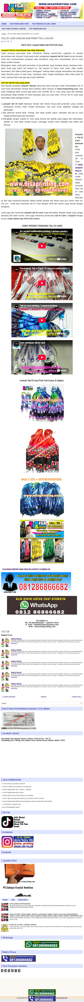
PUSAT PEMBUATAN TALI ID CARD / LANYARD (44, 24)
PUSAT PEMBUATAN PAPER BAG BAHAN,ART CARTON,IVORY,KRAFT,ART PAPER (27, 801)
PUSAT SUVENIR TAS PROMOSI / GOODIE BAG (14, 29)
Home (4, 34)
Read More (14, 643)
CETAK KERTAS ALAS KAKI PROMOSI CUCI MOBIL (17, 795)
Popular (5, 900)
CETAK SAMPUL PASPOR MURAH (20, 904)
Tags (13, 900)
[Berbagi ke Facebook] (8, 631)
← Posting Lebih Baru (8, 696)
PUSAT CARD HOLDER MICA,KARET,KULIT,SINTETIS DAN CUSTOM (23, 798)
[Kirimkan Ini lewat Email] (2, 631)
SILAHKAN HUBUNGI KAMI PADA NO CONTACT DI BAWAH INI (54, 569)
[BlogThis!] (4, 631)
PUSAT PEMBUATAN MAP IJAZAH (37, 29)
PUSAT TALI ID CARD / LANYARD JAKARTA (23, 925)
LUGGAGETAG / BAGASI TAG (11, 804)
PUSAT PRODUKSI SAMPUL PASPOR (19, 24)
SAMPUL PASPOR (16, 639)
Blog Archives (22, 900)
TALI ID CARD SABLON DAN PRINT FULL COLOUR (27, 38)
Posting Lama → (77, 696)
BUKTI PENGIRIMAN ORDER (11, 807)
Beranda (4, 24)
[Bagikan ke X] (6, 631)
